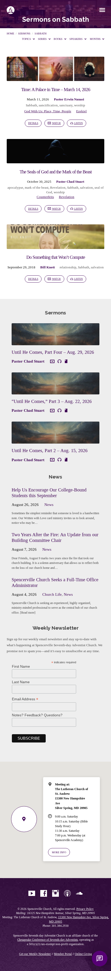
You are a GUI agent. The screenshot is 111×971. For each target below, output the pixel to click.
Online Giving (83, 953)
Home (10, 33)
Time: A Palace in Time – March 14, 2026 (55, 89)
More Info (59, 852)
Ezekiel (81, 111)
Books (58, 39)
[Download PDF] (66, 361)
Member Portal (63, 953)
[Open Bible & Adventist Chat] (99, 958)
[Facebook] (43, 893)
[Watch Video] (52, 361)
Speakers (76, 39)
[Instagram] (55, 893)
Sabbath (40, 33)
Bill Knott (47, 267)
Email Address (25, 699)
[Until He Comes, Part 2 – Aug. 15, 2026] (56, 440)
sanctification (48, 105)
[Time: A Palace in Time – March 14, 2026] (55, 78)
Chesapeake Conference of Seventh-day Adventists (47, 939)
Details (33, 123)
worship (79, 105)
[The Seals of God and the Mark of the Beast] (55, 160)
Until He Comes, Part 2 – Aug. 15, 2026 (50, 450)
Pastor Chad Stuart (70, 181)
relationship (68, 267)
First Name (21, 666)
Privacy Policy (85, 908)
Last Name (21, 682)
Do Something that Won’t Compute (55, 257)
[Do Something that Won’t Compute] (55, 246)
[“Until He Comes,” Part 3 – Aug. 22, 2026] (56, 391)
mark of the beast (37, 187)
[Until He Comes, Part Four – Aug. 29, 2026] (56, 342)
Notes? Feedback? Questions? (37, 715)
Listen (78, 123)
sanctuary (66, 105)
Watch (56, 123)
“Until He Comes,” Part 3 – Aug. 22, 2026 (52, 401)
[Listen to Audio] (59, 361)
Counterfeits (45, 197)
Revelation (58, 187)
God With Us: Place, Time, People (47, 111)
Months (95, 39)
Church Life (52, 594)
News (48, 505)
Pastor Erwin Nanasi (69, 99)
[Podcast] (67, 893)
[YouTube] (31, 893)
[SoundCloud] (79, 893)
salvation (86, 187)
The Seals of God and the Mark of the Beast (56, 171)
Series (42, 39)
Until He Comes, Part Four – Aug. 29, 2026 (53, 352)
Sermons (24, 33)
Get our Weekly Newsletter (35, 953)
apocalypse (15, 187)
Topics (27, 39)
